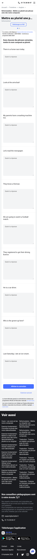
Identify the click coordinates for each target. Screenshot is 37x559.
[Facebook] (17, 554)
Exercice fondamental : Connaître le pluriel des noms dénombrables (9, 428)
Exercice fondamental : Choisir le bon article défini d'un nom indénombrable (9, 455)
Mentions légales (7, 550)
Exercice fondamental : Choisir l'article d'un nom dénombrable (9, 447)
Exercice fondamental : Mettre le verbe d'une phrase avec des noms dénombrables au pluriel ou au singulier (9, 437)
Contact (4, 546)
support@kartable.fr (12, 516)
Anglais (21, 7)
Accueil (4, 7)
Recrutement (21, 550)
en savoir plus (30, 400)
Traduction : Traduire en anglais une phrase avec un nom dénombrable (27, 442)
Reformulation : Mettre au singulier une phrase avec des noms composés (27, 433)
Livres (19, 546)
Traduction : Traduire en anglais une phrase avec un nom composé (27, 460)
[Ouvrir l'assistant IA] (32, 551)
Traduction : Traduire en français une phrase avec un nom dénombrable (27, 451)
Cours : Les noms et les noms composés (10, 422)
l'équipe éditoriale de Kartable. (25, 32)
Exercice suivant (26, 393)
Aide (12, 546)
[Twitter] (22, 554)
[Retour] (4, 3)
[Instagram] (27, 554)
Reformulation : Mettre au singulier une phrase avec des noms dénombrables (27, 424)
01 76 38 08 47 (26, 3)
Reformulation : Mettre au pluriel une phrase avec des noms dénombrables (9, 480)
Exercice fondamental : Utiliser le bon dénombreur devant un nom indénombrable (9, 464)
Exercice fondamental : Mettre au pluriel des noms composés (9, 472)
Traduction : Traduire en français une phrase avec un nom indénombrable (27, 484)
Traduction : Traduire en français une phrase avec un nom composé (27, 467)
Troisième (12, 7)
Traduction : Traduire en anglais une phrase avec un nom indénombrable (27, 475)
